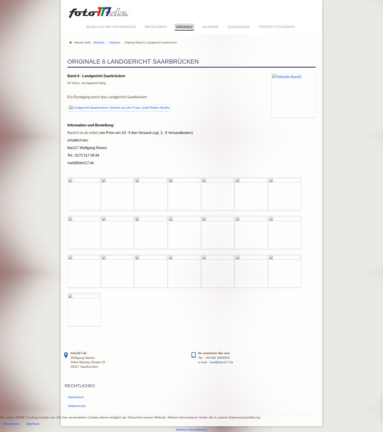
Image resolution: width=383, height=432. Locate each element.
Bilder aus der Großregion (111, 27)
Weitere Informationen (191, 429)
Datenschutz (77, 406)
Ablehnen (32, 424)
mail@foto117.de (80, 163)
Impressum (76, 397)
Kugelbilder (238, 27)
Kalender (210, 27)
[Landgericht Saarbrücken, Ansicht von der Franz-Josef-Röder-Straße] (119, 107)
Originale (184, 27)
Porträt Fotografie (277, 27)
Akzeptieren (11, 424)
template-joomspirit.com (381, 407)
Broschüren (156, 27)
